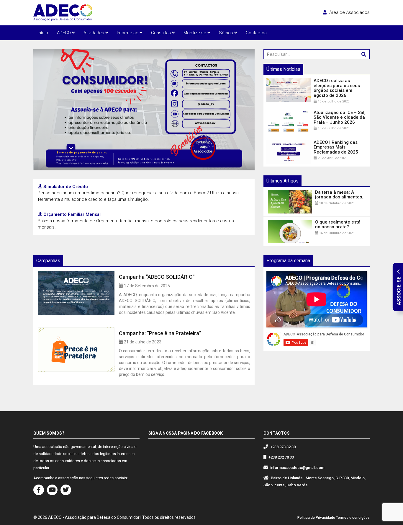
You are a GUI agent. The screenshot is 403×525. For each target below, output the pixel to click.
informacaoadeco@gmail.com (297, 467)
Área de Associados (349, 12)
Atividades (94, 32)
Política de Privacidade (316, 518)
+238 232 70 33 (281, 457)
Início (43, 32)
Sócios (226, 32)
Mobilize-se (195, 32)
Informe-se (128, 32)
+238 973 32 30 (283, 447)
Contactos (256, 32)
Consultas (161, 32)
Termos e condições (353, 518)
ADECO (64, 32)
